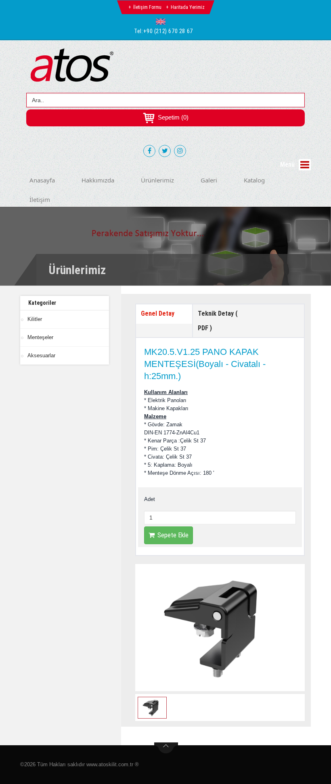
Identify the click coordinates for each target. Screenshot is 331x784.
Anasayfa (42, 180)
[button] (162, 21)
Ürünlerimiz (157, 180)
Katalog (254, 180)
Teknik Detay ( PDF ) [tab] (218, 321)
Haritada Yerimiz (188, 7)
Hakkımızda (98, 180)
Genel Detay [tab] (157, 313)
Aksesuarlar (41, 355)
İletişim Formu (147, 7)
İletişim (39, 199)
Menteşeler (40, 337)
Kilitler (34, 319)
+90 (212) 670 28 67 (168, 31)
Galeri (209, 180)
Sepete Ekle (173, 535)
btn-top (166, 748)
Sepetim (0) (172, 117)
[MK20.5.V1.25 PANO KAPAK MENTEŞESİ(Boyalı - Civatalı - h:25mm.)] (220, 627)
